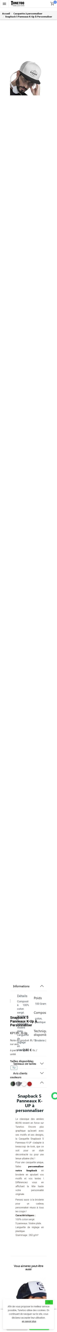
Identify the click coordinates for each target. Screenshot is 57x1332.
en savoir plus (29, 1321)
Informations (21, 986)
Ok (49, 1302)
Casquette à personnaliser (27, 13)
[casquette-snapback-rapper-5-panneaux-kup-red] (29, 1085)
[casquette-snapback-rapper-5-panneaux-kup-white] (24, 1085)
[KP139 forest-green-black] (13, 1084)
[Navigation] (4, 3)
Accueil (6, 13)
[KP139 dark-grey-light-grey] (18, 1084)
